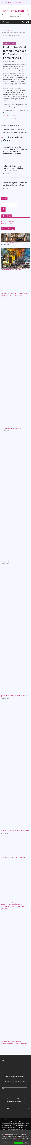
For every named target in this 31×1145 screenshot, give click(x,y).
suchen (3, 209)
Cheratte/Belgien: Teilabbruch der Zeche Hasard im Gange (15, 184)
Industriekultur (15, 11)
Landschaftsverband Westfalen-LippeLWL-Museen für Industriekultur (14, 1078)
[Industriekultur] (3, 22)
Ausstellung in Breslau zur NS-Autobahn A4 (13, 428)
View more (25, 1140)
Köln (14, 61)
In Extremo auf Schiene (11, 125)
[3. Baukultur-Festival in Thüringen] (15, 237)
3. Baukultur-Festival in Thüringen (10, 242)
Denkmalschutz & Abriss (9, 43)
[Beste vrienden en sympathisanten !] (15, 258)
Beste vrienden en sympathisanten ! (11, 269)
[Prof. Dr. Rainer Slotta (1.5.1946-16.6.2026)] (15, 847)
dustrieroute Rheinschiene (14, 119)
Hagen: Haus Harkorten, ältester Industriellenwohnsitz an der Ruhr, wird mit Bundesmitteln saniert (15, 150)
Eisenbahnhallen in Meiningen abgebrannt (12, 562)
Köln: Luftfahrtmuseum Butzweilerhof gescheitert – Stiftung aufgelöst (14, 168)
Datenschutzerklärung (17, 1140)
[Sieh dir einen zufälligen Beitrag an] (27, 22)
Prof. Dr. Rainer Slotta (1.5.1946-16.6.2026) (13, 857)
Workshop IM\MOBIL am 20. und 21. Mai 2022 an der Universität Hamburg (15, 131)
